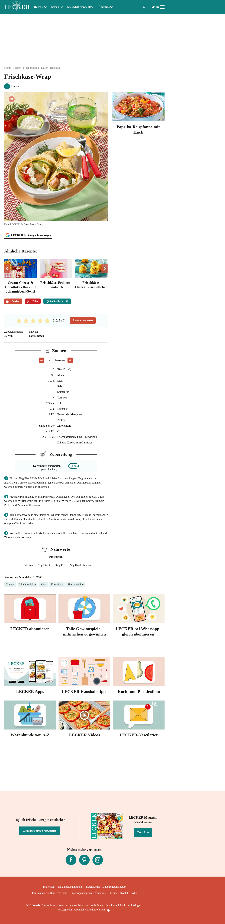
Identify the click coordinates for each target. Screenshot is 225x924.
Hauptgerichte (75, 584)
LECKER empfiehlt (79, 7)
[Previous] (7, 268)
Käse (44, 67)
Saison (55, 7)
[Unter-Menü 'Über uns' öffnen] (111, 7)
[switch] (73, 466)
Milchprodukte (31, 67)
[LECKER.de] (17, 7)
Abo (134, 892)
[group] (56, 276)
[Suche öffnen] (144, 7)
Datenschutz (93, 886)
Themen (112, 892)
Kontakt (124, 892)
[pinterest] (84, 860)
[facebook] (71, 860)
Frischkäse (54, 67)
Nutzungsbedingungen (70, 886)
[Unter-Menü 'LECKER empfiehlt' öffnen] (92, 7)
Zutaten (17, 67)
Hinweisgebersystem (80, 892)
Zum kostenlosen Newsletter (39, 830)
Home (7, 67)
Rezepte (39, 7)
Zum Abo (143, 832)
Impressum (49, 886)
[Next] (104, 268)
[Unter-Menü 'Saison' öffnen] (61, 7)
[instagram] (97, 860)
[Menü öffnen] (162, 7)
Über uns (104, 7)
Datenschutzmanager (114, 886)
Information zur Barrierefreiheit (49, 892)
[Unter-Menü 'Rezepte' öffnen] (45, 7)
